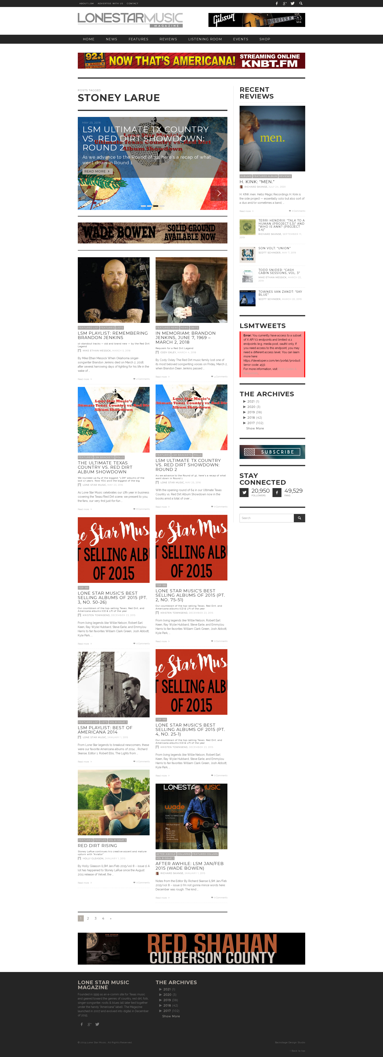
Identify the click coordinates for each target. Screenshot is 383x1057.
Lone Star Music (172, 482)
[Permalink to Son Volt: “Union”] (248, 254)
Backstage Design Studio (290, 1042)
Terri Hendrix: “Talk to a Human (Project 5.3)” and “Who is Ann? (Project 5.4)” (282, 225)
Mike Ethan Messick (97, 350)
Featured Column (205, 854)
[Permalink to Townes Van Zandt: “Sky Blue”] (248, 298)
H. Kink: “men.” (257, 181)
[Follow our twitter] (244, 492)
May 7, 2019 (289, 252)
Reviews (285, 176)
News (185, 327)
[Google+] (284, 3)
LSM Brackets (182, 455)
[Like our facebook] (276, 492)
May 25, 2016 (193, 482)
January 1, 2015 (118, 737)
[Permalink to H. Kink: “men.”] (272, 138)
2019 (251, 412)
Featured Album (265, 176)
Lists (119, 327)
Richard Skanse (172, 873)
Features (107, 327)
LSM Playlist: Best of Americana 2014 (105, 730)
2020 (252, 407)
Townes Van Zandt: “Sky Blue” (280, 293)
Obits (194, 327)
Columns (184, 854)
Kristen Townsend (174, 612)
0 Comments (220, 506)
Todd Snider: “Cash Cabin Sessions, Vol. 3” (279, 271)
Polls (198, 455)
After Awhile (166, 854)
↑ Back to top (297, 1050)
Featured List (89, 327)
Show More (255, 428)
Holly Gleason (93, 858)
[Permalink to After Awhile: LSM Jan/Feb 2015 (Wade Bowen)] (191, 819)
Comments (143, 379)
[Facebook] (277, 3)
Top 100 (161, 585)
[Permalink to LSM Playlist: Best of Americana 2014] (114, 687)
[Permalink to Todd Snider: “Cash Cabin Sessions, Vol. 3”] (248, 276)
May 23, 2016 (115, 485)
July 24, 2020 (277, 186)
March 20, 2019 (292, 299)
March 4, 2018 (187, 352)
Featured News (167, 327)
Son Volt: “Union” (275, 248)
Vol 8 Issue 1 (118, 722)
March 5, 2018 (121, 350)
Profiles (100, 840)
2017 (251, 423)
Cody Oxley (168, 352)
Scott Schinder (270, 252)
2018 (251, 417)
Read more (84, 379)
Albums (245, 176)
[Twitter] (292, 3)
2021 (251, 401)
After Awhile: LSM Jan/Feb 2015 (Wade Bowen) (190, 866)
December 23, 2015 (201, 612)
